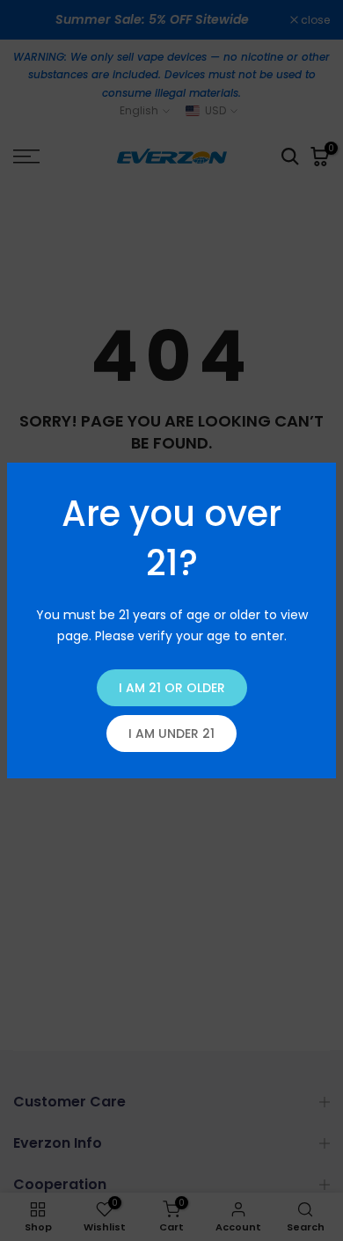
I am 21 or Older (172, 688)
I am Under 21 (171, 733)
